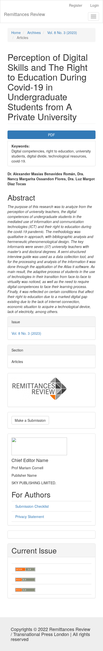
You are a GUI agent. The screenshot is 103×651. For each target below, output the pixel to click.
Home (16, 32)
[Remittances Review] (40, 388)
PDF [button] (51, 134)
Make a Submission (30, 420)
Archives (34, 32)
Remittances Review (24, 14)
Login (94, 5)
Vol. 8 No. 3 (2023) (62, 32)
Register (75, 5)
